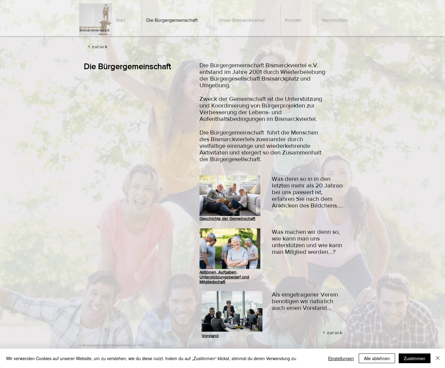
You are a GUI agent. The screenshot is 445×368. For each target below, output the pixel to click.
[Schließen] (437, 358)
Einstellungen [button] (341, 358)
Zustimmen (414, 358)
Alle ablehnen (377, 358)
